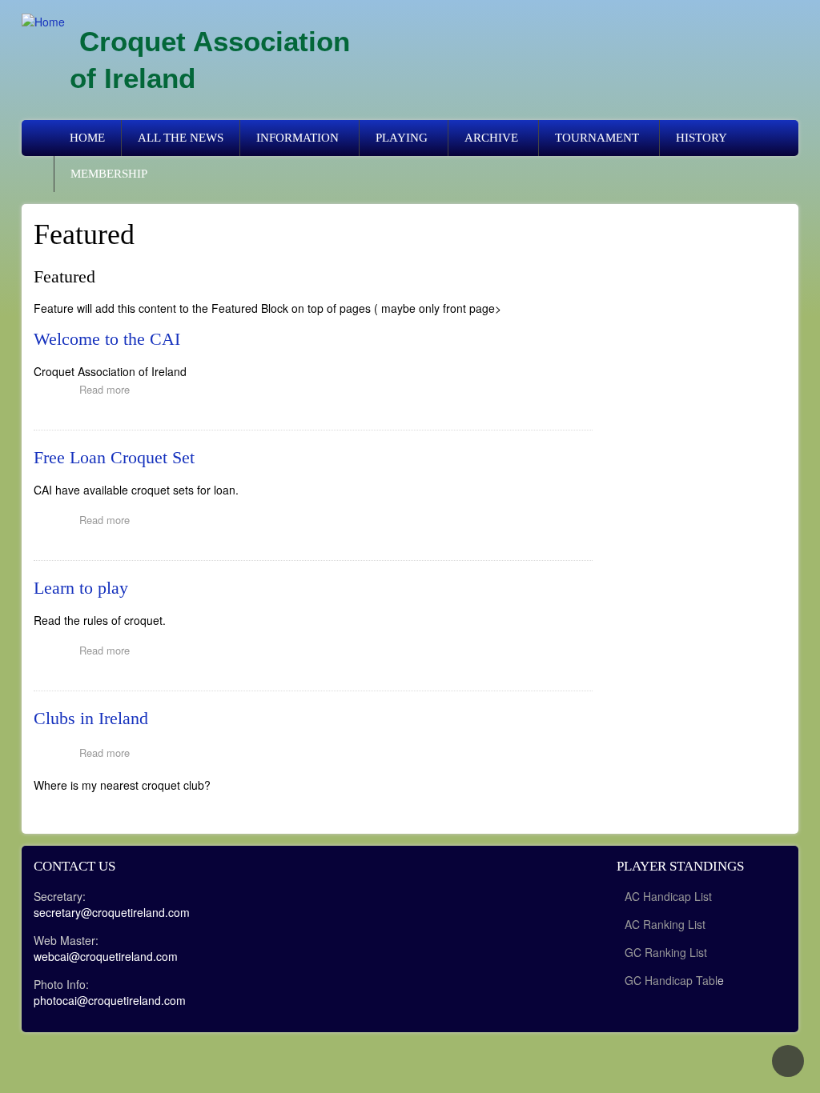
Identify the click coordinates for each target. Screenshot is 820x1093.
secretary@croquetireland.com (112, 912)
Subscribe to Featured (40, 815)
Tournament (597, 137)
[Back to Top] (788, 1061)
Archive (491, 137)
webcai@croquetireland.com (106, 956)
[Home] (43, 21)
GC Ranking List (666, 952)
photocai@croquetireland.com (110, 1000)
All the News (180, 137)
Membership (108, 173)
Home (87, 137)
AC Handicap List (670, 896)
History (701, 137)
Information (297, 137)
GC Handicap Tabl (671, 980)
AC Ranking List (665, 924)
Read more (108, 391)
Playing (402, 137)
